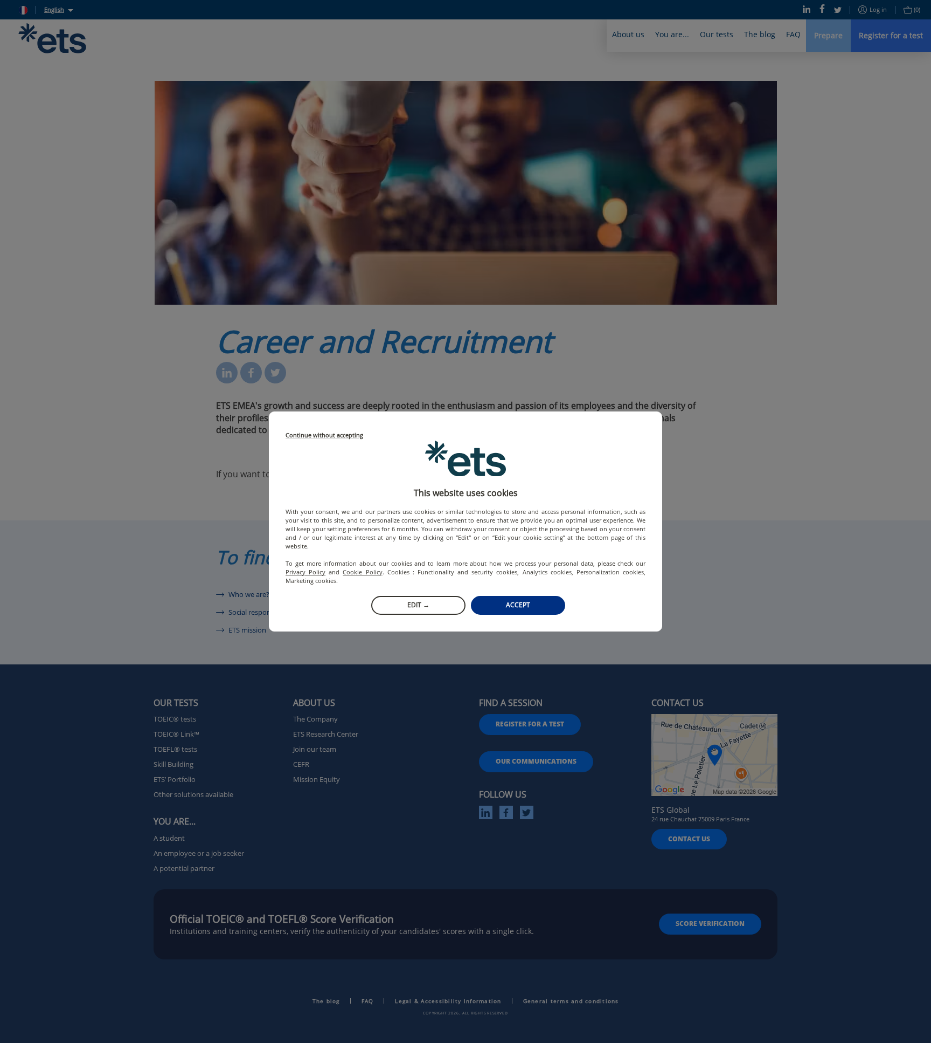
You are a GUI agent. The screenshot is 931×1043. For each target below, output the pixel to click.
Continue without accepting (324, 435)
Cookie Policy (362, 572)
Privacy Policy (305, 572)
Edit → (418, 604)
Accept (518, 604)
